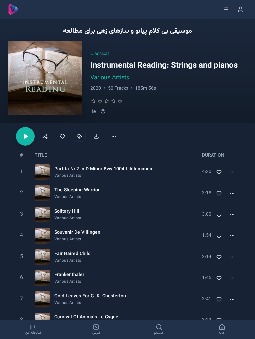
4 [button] (21, 235)
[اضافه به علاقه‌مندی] (62, 136)
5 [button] (21, 257)
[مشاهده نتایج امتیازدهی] (94, 111)
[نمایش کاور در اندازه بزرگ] (45, 78)
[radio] (93, 101)
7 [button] (21, 299)
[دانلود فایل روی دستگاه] (96, 136)
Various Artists (109, 78)
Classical (99, 54)
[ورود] (240, 9)
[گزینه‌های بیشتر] (113, 136)
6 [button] (21, 278)
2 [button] (21, 193)
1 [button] (21, 172)
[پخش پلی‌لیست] (25, 136)
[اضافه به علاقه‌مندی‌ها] (219, 172)
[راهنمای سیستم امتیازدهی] (103, 111)
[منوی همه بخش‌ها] (226, 9)
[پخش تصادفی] (45, 136)
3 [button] (21, 214)
